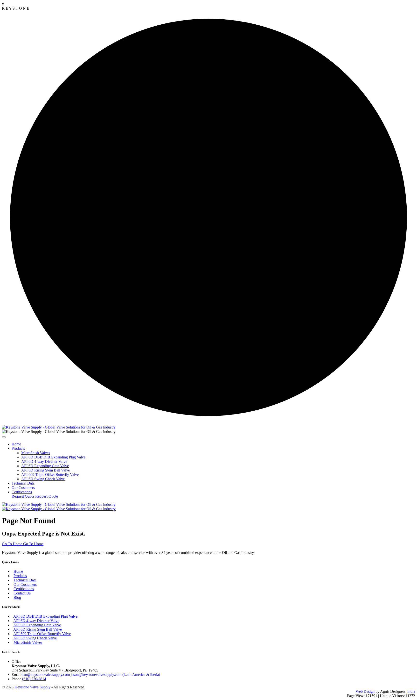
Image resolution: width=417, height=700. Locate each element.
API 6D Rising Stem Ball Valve (45, 470)
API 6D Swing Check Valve (43, 479)
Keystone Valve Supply (32, 687)
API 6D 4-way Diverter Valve (44, 461)
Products (18, 448)
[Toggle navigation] (4, 437)
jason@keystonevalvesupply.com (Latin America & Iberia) (115, 674)
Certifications (22, 492)
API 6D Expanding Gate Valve (45, 466)
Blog (17, 597)
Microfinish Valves (35, 453)
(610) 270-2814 (34, 679)
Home (16, 444)
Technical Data (23, 483)
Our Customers (23, 488)
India (411, 691)
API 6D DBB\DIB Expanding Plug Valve (53, 457)
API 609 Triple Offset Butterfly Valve (50, 474)
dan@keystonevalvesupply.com (46, 674)
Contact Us (22, 593)
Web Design (365, 691)
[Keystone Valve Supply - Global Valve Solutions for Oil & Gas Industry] (59, 504)
